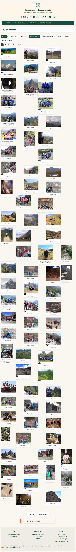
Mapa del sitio (25, 546)
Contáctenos (61, 534)
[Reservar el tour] (54, 17)
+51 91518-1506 (63, 536)
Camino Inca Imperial (63, 36)
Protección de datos (57, 546)
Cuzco (4, 36)
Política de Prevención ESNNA (13, 547)
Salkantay (24, 36)
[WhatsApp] (40, 538)
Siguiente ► (43, 514)
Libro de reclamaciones (61, 541)
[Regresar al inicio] (4, 23)
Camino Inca (13, 36)
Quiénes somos (38, 536)
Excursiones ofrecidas (14, 534)
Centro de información (38, 534)
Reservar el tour (14, 536)
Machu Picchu (34, 36)
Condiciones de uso (34, 546)
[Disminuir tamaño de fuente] (46, 17)
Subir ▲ (31, 514)
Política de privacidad (46, 546)
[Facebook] (36, 538)
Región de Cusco (7, 40)
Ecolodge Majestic (47, 36)
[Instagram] (38, 538)
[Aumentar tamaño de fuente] (44, 17)
